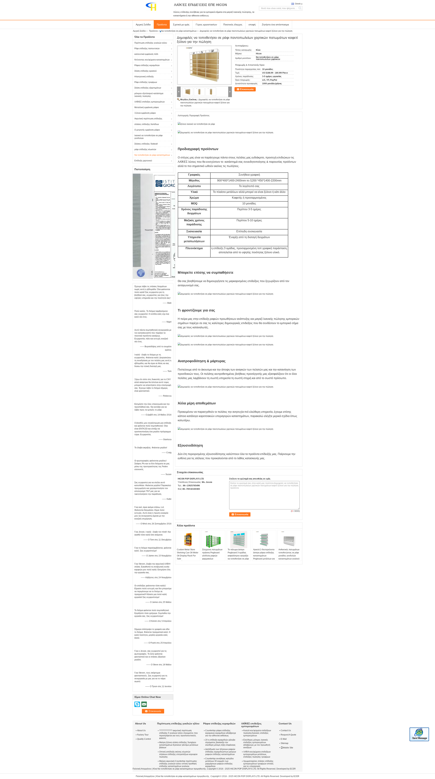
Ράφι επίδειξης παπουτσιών (147, 48)
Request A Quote (288, 735)
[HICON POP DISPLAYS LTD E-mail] (184, 493)
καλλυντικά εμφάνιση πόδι (146, 54)
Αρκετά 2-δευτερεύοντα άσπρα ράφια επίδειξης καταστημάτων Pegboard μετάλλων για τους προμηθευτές (264, 555)
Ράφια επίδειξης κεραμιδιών (147, 65)
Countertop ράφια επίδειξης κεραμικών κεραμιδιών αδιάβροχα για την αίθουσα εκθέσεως (220, 733)
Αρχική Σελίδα (143, 24)
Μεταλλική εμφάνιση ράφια (146, 107)
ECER (293, 769)
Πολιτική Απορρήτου (142, 769)
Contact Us (286, 730)
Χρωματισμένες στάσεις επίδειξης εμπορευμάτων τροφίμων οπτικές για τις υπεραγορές (258, 763)
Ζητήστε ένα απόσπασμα (275, 24)
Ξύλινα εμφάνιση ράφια (145, 113)
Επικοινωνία (247, 89)
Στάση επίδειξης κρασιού (145, 71)
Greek (298, 4)
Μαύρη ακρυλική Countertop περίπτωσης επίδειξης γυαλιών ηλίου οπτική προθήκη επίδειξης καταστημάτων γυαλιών (178, 763)
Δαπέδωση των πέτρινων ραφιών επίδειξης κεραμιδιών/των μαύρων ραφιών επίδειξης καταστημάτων (220, 752)
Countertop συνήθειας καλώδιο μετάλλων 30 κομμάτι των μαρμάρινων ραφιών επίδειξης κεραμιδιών (219, 762)
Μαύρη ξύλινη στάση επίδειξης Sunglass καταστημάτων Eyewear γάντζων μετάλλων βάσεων (178, 745)
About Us (141, 730)
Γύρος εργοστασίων (206, 24)
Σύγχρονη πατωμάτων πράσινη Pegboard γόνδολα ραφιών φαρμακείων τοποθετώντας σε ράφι (212, 555)
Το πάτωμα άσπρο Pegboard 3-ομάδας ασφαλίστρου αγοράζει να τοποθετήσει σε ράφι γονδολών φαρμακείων (238, 555)
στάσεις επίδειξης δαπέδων (146, 124)
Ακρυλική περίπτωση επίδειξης (148, 118)
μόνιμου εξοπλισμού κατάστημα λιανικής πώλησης (148, 94)
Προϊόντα (162, 24)
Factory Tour (143, 735)
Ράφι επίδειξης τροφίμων (145, 82)
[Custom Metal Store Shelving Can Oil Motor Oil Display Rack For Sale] (188, 539)
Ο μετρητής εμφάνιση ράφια (147, 130)
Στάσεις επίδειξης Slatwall (146, 144)
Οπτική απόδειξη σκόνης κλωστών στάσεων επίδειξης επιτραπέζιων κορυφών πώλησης (178, 754)
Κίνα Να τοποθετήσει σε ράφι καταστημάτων (173, 769)
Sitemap (284, 743)
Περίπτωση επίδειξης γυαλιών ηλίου (150, 43)
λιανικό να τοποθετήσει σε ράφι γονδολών (148, 136)
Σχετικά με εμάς (181, 24)
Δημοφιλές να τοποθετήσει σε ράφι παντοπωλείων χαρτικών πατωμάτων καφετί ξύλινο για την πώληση (205, 102)
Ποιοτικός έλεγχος (232, 24)
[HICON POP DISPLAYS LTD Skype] (179, 493)
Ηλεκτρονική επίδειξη (144, 76)
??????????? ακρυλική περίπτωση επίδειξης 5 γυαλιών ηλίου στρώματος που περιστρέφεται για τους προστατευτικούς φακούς (178, 734)
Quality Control (144, 739)
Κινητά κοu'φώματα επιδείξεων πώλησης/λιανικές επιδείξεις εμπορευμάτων (257, 733)
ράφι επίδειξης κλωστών (145, 149)
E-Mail (284, 739)
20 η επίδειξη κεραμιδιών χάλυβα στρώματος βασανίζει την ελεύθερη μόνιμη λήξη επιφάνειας (220, 742)
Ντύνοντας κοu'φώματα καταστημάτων (152, 60)
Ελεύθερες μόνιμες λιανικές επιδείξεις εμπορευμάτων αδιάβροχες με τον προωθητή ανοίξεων (256, 744)
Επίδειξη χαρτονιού (143, 160)
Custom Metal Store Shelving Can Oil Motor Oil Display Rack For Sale (187, 554)
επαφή (252, 24)
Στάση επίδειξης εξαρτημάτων (147, 88)
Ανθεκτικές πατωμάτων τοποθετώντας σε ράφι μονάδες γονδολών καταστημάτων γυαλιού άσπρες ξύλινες (289, 555)
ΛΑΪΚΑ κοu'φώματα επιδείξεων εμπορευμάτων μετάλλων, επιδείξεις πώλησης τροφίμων (257, 754)
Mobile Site (288, 747)
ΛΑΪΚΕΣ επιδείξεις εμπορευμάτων (149, 102)
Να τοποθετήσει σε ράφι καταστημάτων (179, 31)
